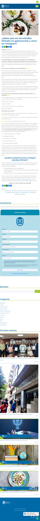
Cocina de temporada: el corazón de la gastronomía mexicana (12, 492)
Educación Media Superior (5, 311)
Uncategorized (3, 325)
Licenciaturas (2, 315)
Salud (1, 321)
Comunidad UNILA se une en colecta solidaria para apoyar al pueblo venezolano (16, 414)
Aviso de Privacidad (34, 517)
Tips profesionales (3, 323)
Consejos (2, 305)
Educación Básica (3, 309)
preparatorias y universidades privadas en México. (26, 180)
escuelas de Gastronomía (17, 162)
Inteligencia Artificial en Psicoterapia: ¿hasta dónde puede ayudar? (13, 440)
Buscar (37, 291)
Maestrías (2, 317)
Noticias (4, 189)
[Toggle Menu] (37, 6)
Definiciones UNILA (4, 307)
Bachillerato (2, 303)
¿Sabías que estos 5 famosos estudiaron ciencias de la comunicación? (21, 190)
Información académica (5, 313)
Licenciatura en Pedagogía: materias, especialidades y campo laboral (14, 466)
